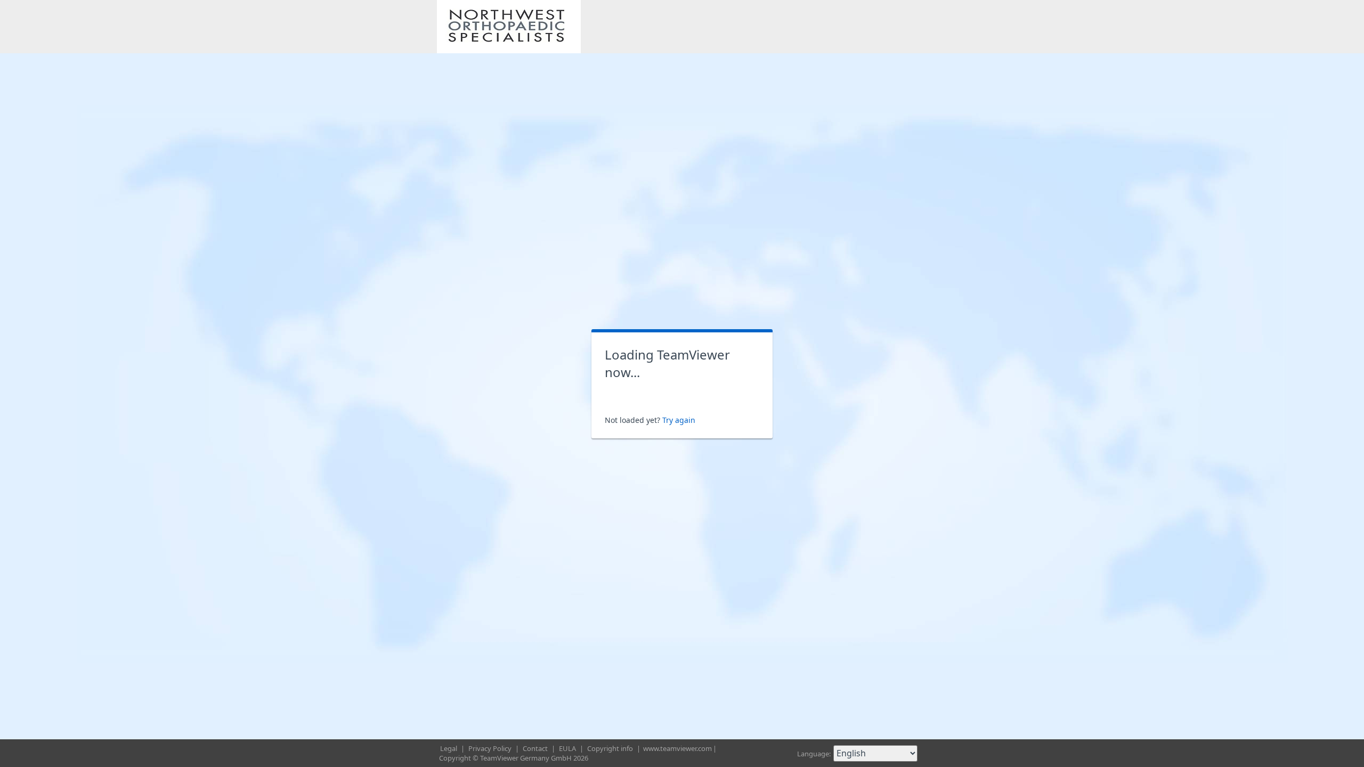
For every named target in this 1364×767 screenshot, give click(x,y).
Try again (678, 420)
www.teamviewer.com (677, 748)
